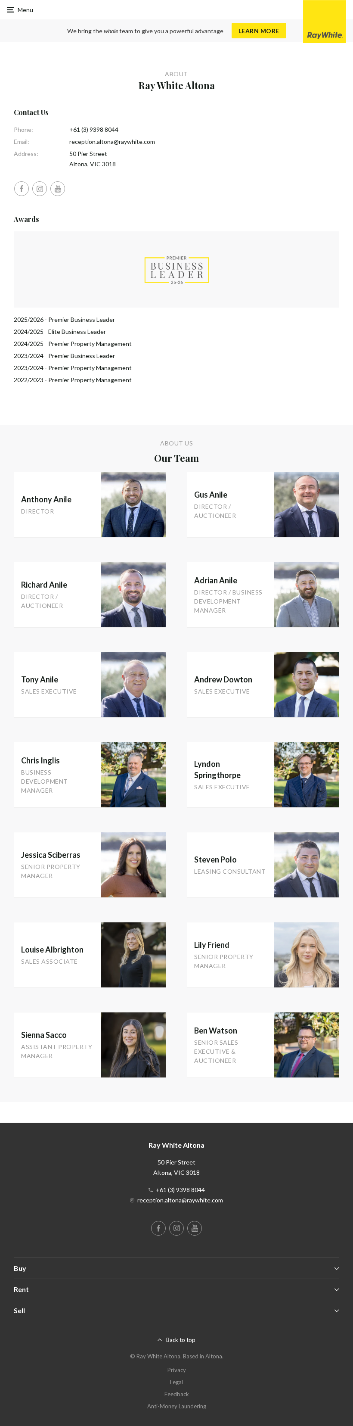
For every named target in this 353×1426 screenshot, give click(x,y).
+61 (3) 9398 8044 (93, 129)
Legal (176, 1382)
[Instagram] (39, 188)
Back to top (180, 1339)
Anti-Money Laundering (176, 1406)
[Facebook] (21, 188)
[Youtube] (57, 188)
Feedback (176, 1394)
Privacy (176, 1370)
